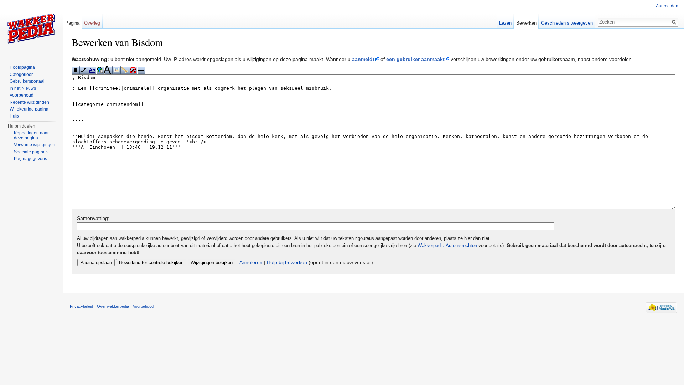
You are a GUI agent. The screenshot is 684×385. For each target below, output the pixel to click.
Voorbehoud (21, 95)
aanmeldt (363, 59)
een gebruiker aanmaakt (415, 59)
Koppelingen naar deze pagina (31, 135)
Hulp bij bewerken (287, 262)
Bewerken (526, 23)
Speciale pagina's (31, 151)
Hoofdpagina (22, 67)
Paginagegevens (30, 158)
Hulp (14, 116)
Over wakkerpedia (113, 306)
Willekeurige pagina (29, 109)
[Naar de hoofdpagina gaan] (31, 28)
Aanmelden (667, 6)
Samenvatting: (93, 218)
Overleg (92, 23)
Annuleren (251, 262)
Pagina (72, 23)
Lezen (505, 23)
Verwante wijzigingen (34, 144)
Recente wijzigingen (29, 102)
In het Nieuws (23, 88)
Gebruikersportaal (27, 81)
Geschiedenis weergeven (567, 23)
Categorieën (22, 74)
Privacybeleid (81, 306)
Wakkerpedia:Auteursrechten (447, 245)
